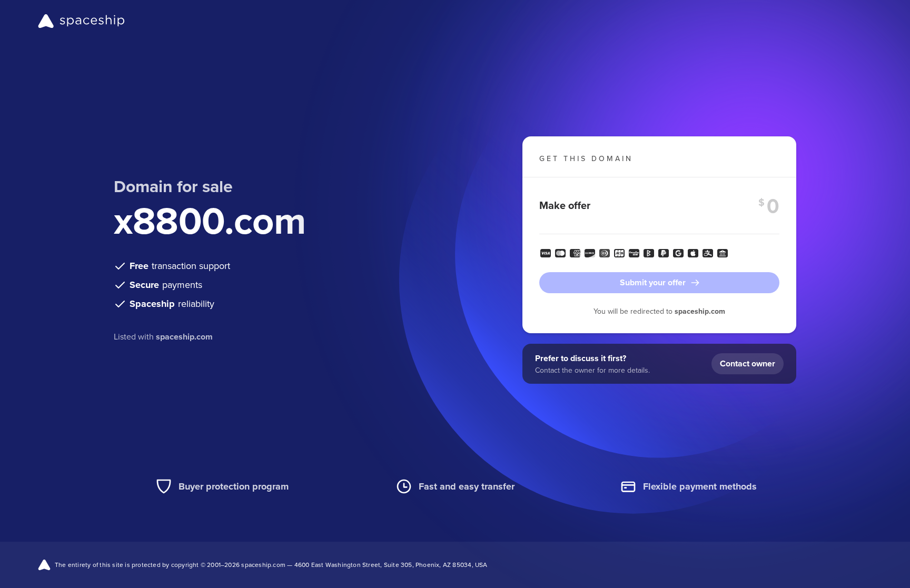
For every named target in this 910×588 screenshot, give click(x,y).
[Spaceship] (81, 21)
